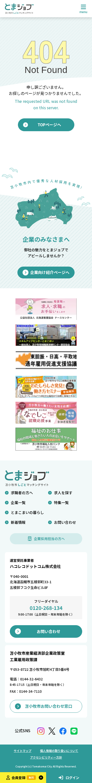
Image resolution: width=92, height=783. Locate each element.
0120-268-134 (46, 607)
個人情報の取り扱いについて (59, 750)
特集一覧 (61, 502)
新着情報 (18, 522)
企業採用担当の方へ (49, 538)
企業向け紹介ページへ (49, 272)
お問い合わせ (65, 522)
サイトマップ (22, 750)
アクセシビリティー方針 (46, 757)
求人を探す (63, 492)
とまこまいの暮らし (27, 512)
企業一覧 (18, 502)
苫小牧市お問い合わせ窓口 (48, 706)
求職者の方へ (22, 492)
